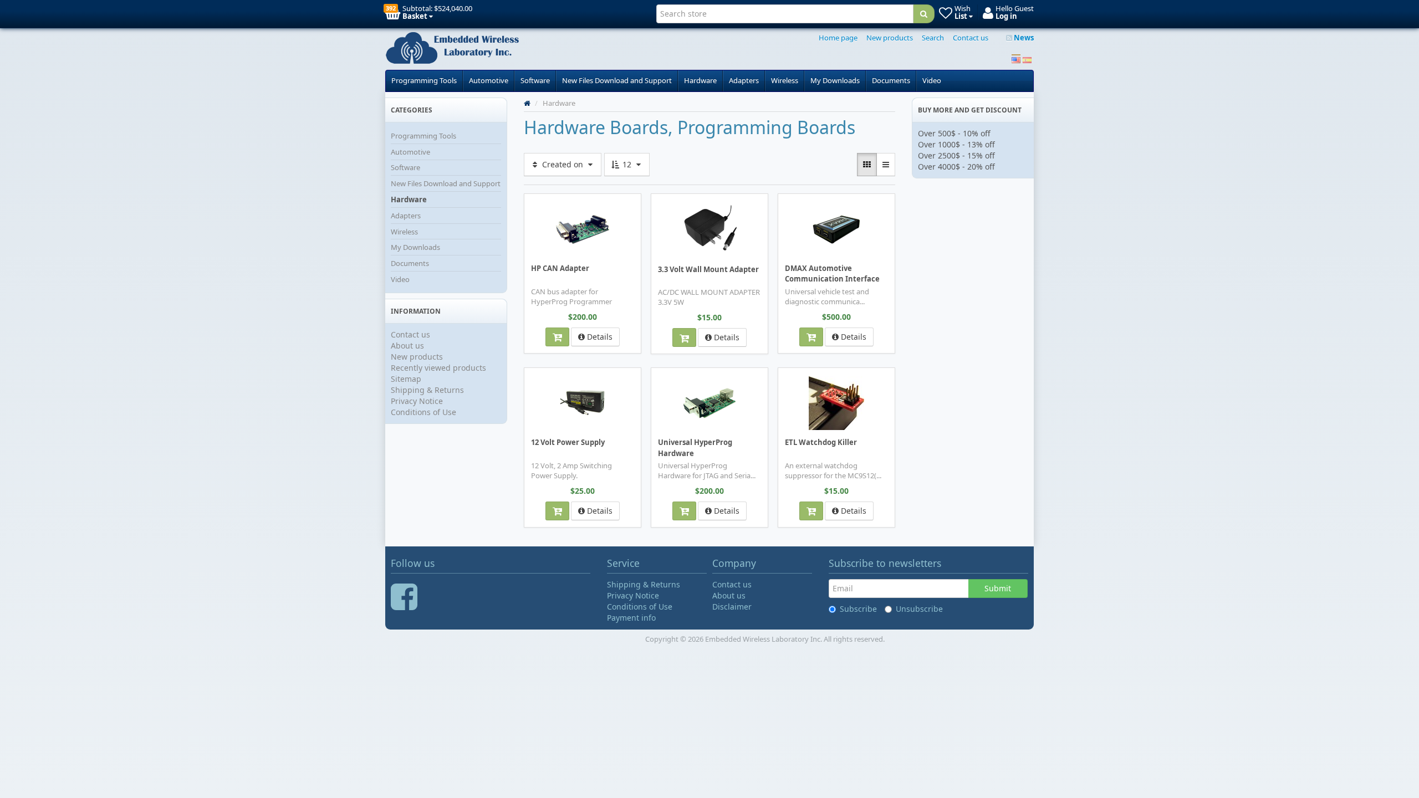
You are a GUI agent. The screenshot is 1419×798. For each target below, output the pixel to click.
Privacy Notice (417, 401)
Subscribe (858, 608)
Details (598, 336)
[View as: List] (885, 164)
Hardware (700, 80)
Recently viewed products (438, 367)
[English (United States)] (1016, 58)
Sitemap (406, 379)
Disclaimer (732, 606)
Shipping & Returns (427, 390)
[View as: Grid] (867, 164)
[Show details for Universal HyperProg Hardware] (709, 402)
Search (933, 38)
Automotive (488, 80)
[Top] (527, 103)
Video (931, 80)
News (1023, 38)
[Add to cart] (557, 337)
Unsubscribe (919, 608)
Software (535, 80)
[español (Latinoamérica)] (1027, 58)
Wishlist (549, 201)
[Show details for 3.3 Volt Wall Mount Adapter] (709, 229)
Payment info (631, 617)
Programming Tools (424, 80)
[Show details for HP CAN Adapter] (582, 228)
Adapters (744, 80)
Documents (891, 80)
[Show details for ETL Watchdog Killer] (836, 402)
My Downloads (835, 80)
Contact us (970, 38)
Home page (838, 38)
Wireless (784, 80)
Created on (562, 164)
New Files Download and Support (617, 80)
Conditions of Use (423, 412)
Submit (997, 588)
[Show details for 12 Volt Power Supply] (582, 402)
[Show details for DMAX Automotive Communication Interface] (836, 228)
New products (889, 38)
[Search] (924, 13)
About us (407, 345)
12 (627, 164)
